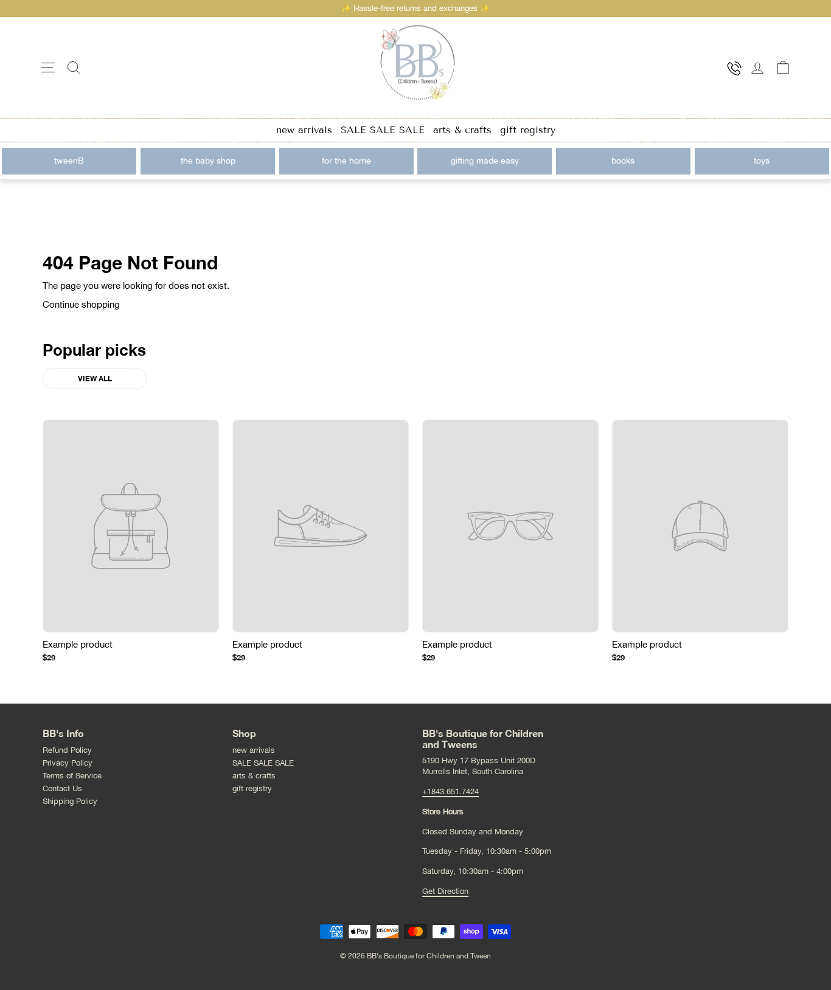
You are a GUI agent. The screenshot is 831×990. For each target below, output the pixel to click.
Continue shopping (81, 304)
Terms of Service (72, 775)
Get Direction (445, 891)
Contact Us (62, 788)
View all (95, 378)
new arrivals (304, 130)
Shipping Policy (70, 801)
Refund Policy (67, 750)
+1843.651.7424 (450, 791)
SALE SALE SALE (383, 130)
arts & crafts (462, 130)
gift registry (527, 130)
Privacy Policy (67, 762)
